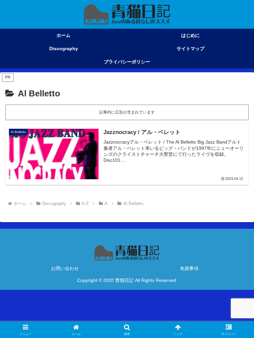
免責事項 (189, 268)
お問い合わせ (65, 268)
